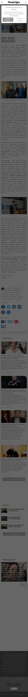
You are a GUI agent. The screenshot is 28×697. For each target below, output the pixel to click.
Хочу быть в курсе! (8, 19)
